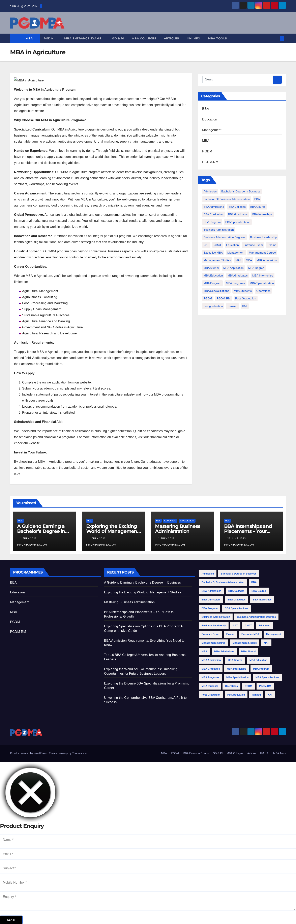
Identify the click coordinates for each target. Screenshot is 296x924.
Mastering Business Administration (177, 528)
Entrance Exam (253, 245)
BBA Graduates (238, 214)
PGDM (49, 38)
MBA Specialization (262, 283)
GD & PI (118, 38)
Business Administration (219, 229)
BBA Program (212, 222)
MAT (238, 260)
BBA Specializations (237, 222)
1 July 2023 (28, 538)
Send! (11, 919)
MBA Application (233, 267)
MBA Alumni (211, 267)
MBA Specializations (216, 290)
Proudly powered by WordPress (29, 753)
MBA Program (212, 283)
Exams (272, 245)
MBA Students (243, 290)
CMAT (217, 245)
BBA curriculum (214, 214)
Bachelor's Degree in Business (240, 191)
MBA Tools (217, 38)
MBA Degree (256, 267)
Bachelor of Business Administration (227, 199)
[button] (275, 38)
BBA (205, 108)
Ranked (232, 306)
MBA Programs (235, 283)
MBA (30, 38)
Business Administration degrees (224, 237)
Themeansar (79, 753)
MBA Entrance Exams (83, 38)
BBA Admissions (214, 206)
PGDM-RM (210, 162)
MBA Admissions (267, 260)
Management (211, 130)
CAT (206, 245)
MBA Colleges (144, 38)
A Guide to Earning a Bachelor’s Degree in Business (41, 531)
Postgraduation (213, 306)
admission (210, 191)
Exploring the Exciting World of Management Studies (112, 531)
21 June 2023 (237, 538)
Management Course (262, 252)
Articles (171, 38)
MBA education (213, 275)
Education (209, 119)
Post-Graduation (245, 298)
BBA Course (258, 206)
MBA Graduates (238, 275)
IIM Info (193, 38)
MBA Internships (262, 275)
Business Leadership (263, 237)
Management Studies (217, 260)
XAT (244, 306)
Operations (263, 290)
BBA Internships (262, 214)
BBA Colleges (237, 206)
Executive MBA (213, 252)
